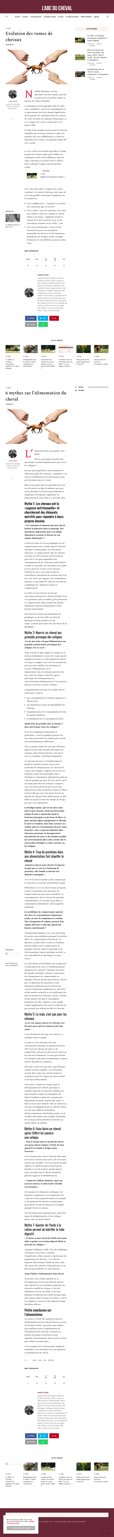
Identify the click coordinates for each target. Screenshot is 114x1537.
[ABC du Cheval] (57, 8)
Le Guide (8, 28)
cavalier (35, 1360)
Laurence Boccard (13, 101)
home (45, 1360)
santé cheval (51, 1360)
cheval (40, 1360)
